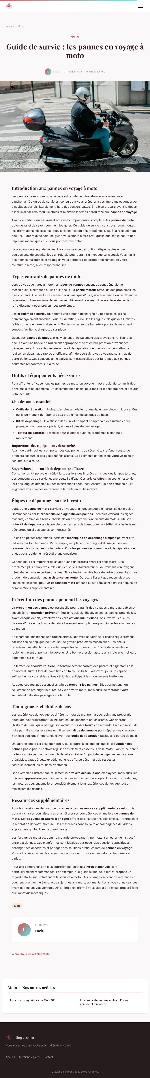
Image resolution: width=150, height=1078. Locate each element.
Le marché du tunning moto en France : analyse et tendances (105, 1002)
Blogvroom (24, 1037)
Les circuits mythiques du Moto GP (32, 1000)
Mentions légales (29, 1056)
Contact (48, 1056)
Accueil (10, 26)
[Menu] (140, 6)
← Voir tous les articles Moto (31, 954)
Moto (21, 26)
